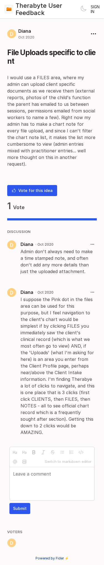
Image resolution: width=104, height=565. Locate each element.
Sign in (95, 9)
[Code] (81, 452)
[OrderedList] (71, 452)
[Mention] (15, 462)
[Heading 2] (15, 452)
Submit (20, 508)
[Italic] (43, 452)
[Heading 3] (24, 452)
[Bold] (34, 452)
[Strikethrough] (53, 452)
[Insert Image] (24, 462)
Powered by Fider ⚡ (52, 558)
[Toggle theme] (83, 9)
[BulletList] (62, 452)
